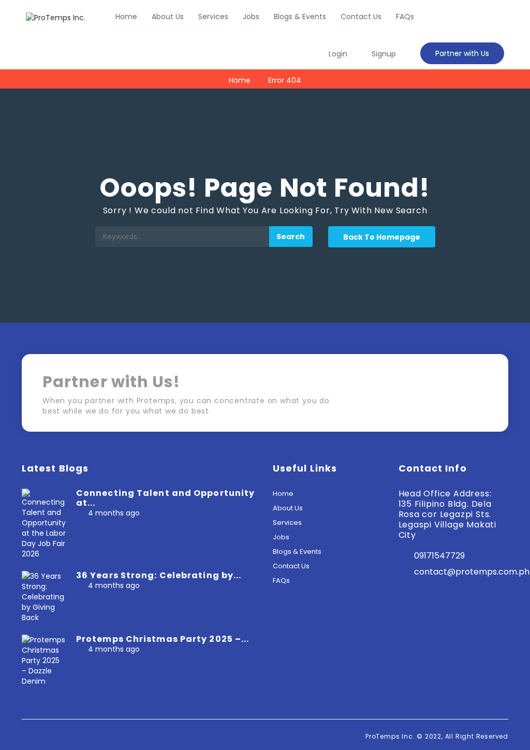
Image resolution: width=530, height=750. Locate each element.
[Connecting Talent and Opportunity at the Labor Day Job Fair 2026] (44, 523)
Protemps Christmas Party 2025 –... (162, 639)
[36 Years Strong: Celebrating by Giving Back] (44, 596)
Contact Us (361, 16)
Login (338, 54)
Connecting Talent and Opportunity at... (165, 498)
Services (213, 16)
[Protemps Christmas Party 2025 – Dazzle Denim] (44, 660)
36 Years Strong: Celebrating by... (158, 575)
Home (126, 16)
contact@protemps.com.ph (471, 572)
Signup (384, 54)
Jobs (251, 16)
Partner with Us (462, 53)
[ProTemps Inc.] (55, 17)
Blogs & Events (300, 16)
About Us (168, 16)
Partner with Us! (443, 396)
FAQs (405, 16)
